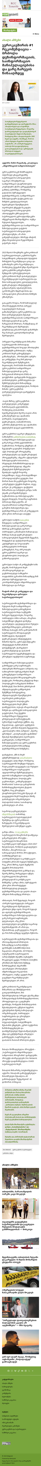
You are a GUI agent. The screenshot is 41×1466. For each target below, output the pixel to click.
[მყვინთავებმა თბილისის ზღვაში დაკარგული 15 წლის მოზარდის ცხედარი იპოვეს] (20, 1244)
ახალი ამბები (11, 40)
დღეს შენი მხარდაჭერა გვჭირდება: (20, 1124)
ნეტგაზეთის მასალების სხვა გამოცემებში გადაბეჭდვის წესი (16, 1462)
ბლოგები (5, 1403)
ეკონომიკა (6, 1390)
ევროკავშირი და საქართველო (14, 1429)
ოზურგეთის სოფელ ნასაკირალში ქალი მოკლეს (17, 1291)
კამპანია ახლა (8, 1153)
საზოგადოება (7, 1387)
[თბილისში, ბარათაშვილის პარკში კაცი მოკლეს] (20, 1179)
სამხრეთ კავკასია (9, 1400)
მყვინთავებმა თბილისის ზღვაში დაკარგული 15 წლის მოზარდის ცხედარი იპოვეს (20, 1260)
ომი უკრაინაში (8, 1423)
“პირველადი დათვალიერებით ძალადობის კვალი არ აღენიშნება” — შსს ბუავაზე (19, 1323)
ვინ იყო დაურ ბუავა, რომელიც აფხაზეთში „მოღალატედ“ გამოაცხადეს (19, 1359)
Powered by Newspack (9, 1458)
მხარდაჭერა (9, 30)
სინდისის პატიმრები (10, 1416)
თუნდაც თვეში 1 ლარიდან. (16, 1132)
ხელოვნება (6, 1397)
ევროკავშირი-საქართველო (22, 1149)
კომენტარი (6, 1393)
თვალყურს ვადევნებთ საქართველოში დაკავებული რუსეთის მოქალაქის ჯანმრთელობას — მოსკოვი (18, 1225)
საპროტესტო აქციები (10, 1419)
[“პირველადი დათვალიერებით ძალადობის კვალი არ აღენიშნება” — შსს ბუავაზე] (20, 1307)
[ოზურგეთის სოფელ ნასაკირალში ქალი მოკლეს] (20, 1277)
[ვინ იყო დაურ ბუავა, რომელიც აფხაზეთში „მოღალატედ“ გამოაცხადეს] (20, 1342)
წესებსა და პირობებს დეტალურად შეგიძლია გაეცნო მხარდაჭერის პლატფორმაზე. (20, 1139)
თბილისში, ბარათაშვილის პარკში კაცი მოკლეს (17, 1192)
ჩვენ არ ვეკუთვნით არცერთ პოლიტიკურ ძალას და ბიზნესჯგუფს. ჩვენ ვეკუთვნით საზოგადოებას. (20, 1116)
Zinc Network (7, 1149)
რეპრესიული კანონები (11, 1426)
